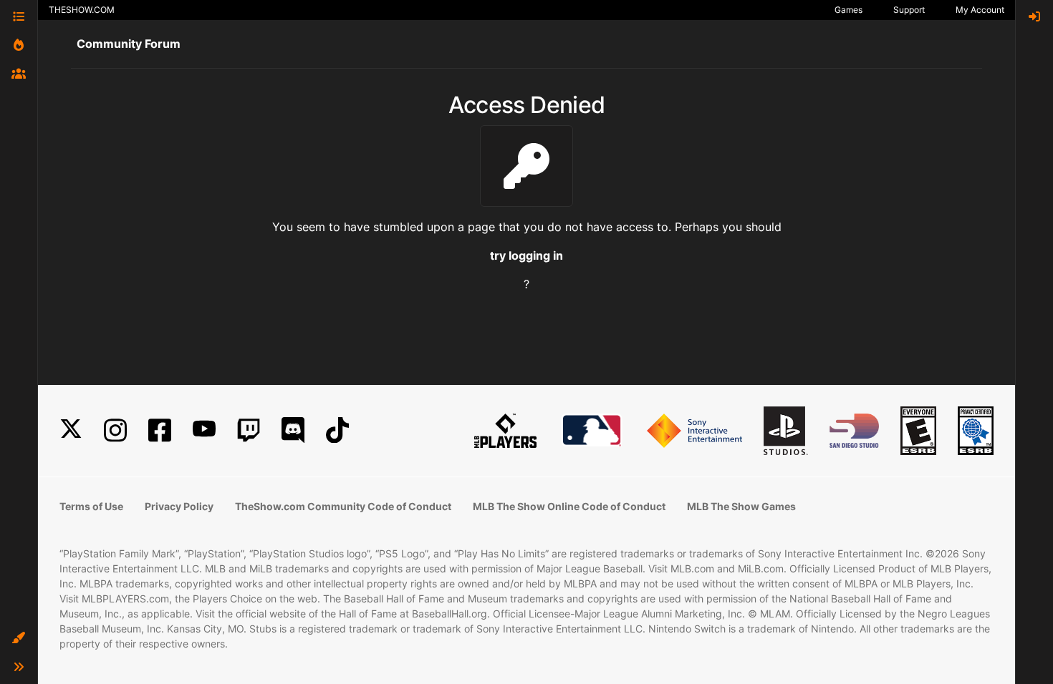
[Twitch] (248, 430)
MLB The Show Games (741, 506)
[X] (70, 430)
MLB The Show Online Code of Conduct (569, 506)
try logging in (526, 255)
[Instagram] (115, 430)
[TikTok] (337, 430)
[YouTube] (204, 430)
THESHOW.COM (82, 9)
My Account (980, 9)
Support (909, 9)
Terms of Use (91, 506)
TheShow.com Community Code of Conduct (343, 506)
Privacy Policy (179, 506)
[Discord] (293, 430)
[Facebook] (159, 430)
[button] (19, 638)
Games (848, 9)
